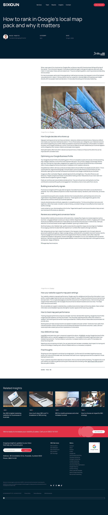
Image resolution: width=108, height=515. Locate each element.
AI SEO (71, 451)
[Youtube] (59, 485)
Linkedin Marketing (74, 461)
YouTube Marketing (74, 463)
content (61, 337)
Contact (72, 446)
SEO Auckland (53, 446)
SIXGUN (82, 335)
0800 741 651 (53, 431)
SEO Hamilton (53, 451)
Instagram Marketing (75, 459)
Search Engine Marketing (76, 472)
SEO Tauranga (53, 453)
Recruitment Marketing (75, 474)
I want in (26, 450)
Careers (72, 449)
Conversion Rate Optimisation (77, 465)
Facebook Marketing (75, 457)
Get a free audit (99, 5)
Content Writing (74, 468)
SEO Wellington (54, 447)
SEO (85, 77)
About (71, 447)
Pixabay (52, 132)
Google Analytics (74, 466)
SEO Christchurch (54, 449)
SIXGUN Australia (48, 493)
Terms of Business (37, 493)
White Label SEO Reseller (76, 470)
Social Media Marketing (75, 455)
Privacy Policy (27, 493)
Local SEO (44, 335)
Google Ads (72, 453)
